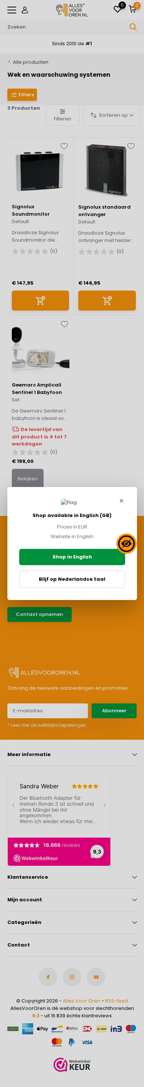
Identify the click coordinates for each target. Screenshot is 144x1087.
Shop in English (72, 556)
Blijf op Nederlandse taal (72, 579)
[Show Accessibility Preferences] (126, 543)
